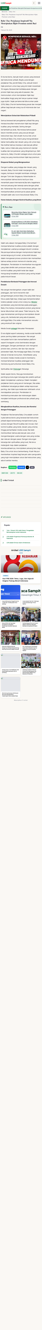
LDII (6, 2)
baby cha (12, 11)
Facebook (21, 467)
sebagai (14, 328)
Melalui (34, 302)
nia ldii (19, 473)
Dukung (16, 369)
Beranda (4, 11)
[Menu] (39, 3)
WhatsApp (12, 467)
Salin (32, 467)
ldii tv (12, 473)
